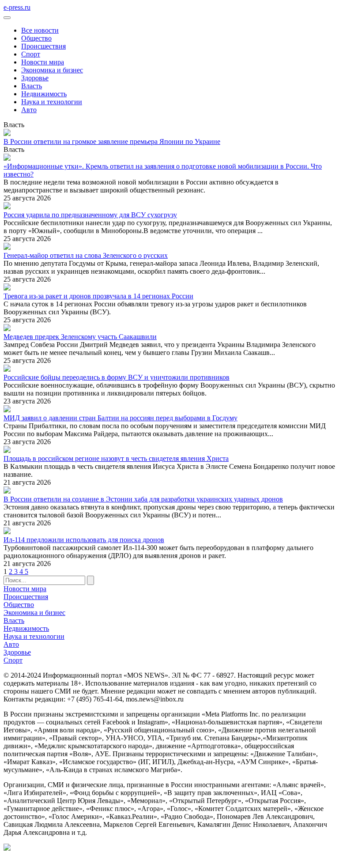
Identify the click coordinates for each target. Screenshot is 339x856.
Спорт (30, 54)
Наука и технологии (51, 102)
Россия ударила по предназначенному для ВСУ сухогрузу (90, 215)
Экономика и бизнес (52, 70)
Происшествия (43, 46)
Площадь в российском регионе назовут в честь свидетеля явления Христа (116, 458)
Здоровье (35, 78)
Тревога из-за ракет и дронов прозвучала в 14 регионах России (98, 296)
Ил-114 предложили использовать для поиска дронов (84, 539)
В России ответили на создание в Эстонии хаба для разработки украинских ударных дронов (143, 499)
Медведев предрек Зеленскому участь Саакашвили (80, 336)
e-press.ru (17, 7)
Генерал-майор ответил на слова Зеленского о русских (86, 255)
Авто (29, 109)
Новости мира (42, 62)
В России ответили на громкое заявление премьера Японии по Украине (112, 141)
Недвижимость (44, 94)
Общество (36, 38)
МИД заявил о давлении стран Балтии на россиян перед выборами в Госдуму (120, 418)
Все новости (40, 30)
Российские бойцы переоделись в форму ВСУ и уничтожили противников (117, 377)
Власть (31, 86)
